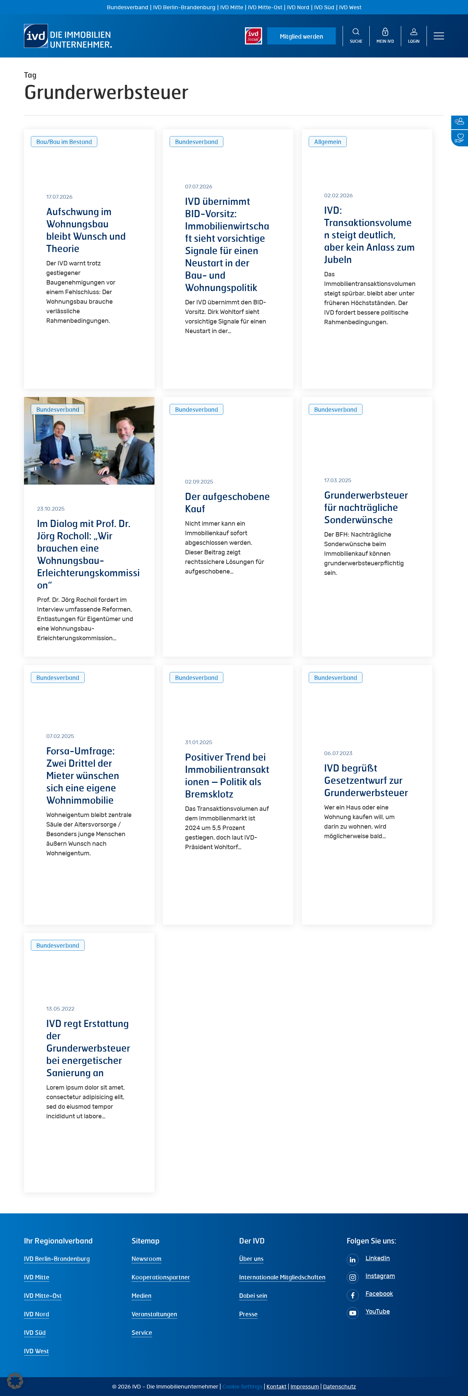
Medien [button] (141, 1295)
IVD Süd (324, 7)
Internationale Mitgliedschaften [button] (282, 1277)
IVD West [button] (36, 1351)
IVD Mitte (231, 7)
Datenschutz (339, 1387)
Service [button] (142, 1332)
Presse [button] (248, 1314)
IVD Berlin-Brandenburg (184, 7)
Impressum (305, 1387)
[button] (439, 36)
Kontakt (276, 1387)
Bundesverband (127, 7)
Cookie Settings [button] (242, 1387)
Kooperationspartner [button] (161, 1277)
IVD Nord (298, 7)
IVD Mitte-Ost (265, 7)
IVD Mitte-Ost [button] (43, 1295)
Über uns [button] (251, 1258)
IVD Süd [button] (35, 1332)
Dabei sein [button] (253, 1295)
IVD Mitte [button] (36, 1277)
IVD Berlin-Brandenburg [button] (57, 1258)
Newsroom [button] (146, 1258)
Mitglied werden (301, 36)
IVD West (350, 7)
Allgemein (327, 141)
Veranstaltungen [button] (154, 1314)
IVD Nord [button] (36, 1314)
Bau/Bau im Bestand (64, 141)
